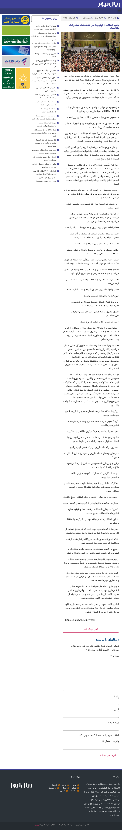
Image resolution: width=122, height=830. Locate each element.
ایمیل (115, 709)
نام (116, 696)
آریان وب (36, 824)
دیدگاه (114, 656)
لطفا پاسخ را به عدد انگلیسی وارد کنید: (98, 735)
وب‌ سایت (113, 722)
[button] (119, 11)
